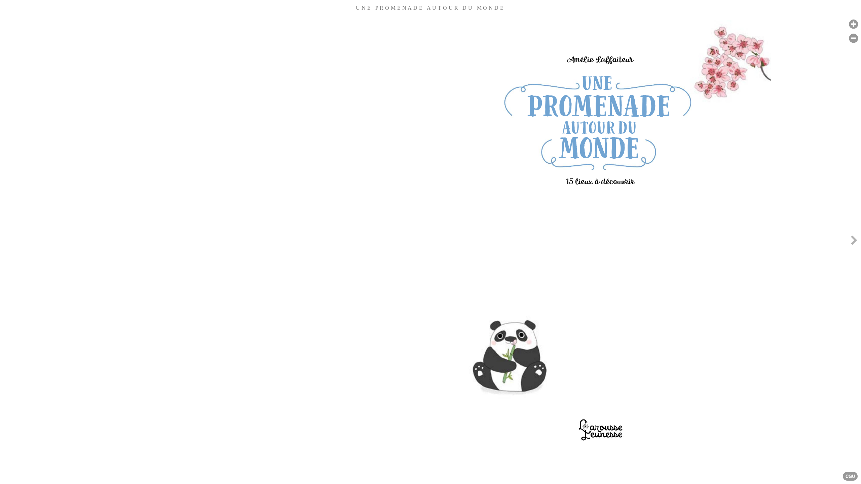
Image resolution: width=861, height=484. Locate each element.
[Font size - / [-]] (853, 38)
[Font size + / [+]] (853, 24)
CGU (850, 476)
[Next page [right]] (854, 242)
